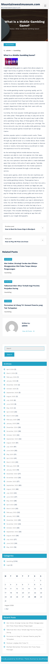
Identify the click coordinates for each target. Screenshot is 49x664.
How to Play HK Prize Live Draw (16, 242)
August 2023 (11, 489)
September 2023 (12, 485)
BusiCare (33, 659)
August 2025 (11, 396)
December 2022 (12, 520)
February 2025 (12, 419)
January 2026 (11, 381)
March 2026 (11, 373)
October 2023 (11, 481)
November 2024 (12, 431)
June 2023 (10, 497)
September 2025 (12, 392)
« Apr (7, 609)
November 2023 (12, 477)
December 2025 (12, 385)
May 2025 (10, 408)
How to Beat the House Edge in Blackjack (20, 229)
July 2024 (10, 447)
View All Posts (27, 331)
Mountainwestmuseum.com (20, 4)
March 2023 (11, 508)
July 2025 (10, 400)
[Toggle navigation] (45, 6)
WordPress (19, 659)
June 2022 (10, 543)
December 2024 (12, 427)
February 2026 (12, 377)
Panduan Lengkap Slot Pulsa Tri (17, 643)
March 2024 (11, 462)
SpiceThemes (43, 659)
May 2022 (10, 547)
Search (9, 354)
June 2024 (10, 450)
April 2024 (10, 458)
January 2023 (11, 516)
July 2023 (10, 493)
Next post (8, 239)
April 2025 (10, 412)
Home (12, 29)
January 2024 (11, 470)
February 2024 (12, 466)
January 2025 (11, 423)
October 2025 (11, 389)
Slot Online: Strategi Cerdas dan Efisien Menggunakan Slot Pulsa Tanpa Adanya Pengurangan (20, 266)
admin (8, 50)
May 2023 (10, 501)
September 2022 (12, 532)
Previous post (9, 226)
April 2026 (10, 369)
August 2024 (11, 443)
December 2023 (12, 474)
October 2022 (11, 528)
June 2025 (10, 404)
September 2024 (12, 439)
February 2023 (12, 512)
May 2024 (10, 454)
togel (8, 565)
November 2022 (12, 524)
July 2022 (10, 539)
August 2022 (11, 535)
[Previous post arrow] (42, 228)
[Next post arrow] (42, 240)
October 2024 (11, 435)
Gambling (16, 50)
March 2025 (11, 416)
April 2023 (10, 505)
